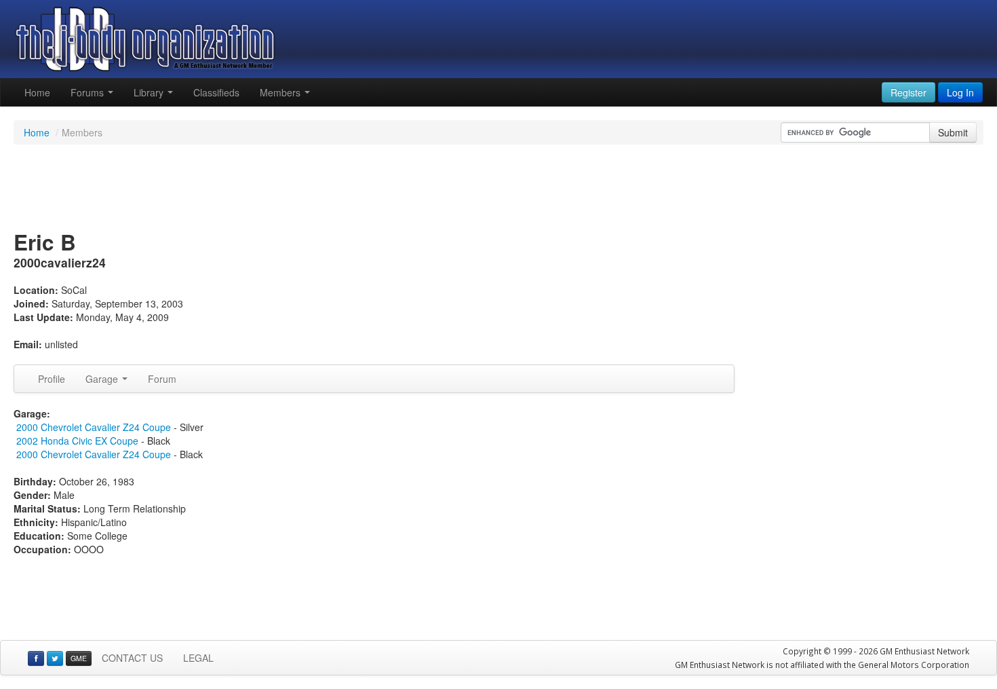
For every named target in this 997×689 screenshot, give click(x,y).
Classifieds (216, 92)
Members (281, 92)
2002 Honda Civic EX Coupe (77, 440)
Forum (162, 379)
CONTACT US (132, 658)
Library (150, 92)
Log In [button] (960, 92)
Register (908, 92)
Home (37, 92)
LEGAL (198, 658)
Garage (103, 379)
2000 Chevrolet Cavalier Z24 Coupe (93, 427)
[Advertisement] (498, 188)
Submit (953, 132)
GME (79, 658)
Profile (51, 379)
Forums (88, 92)
